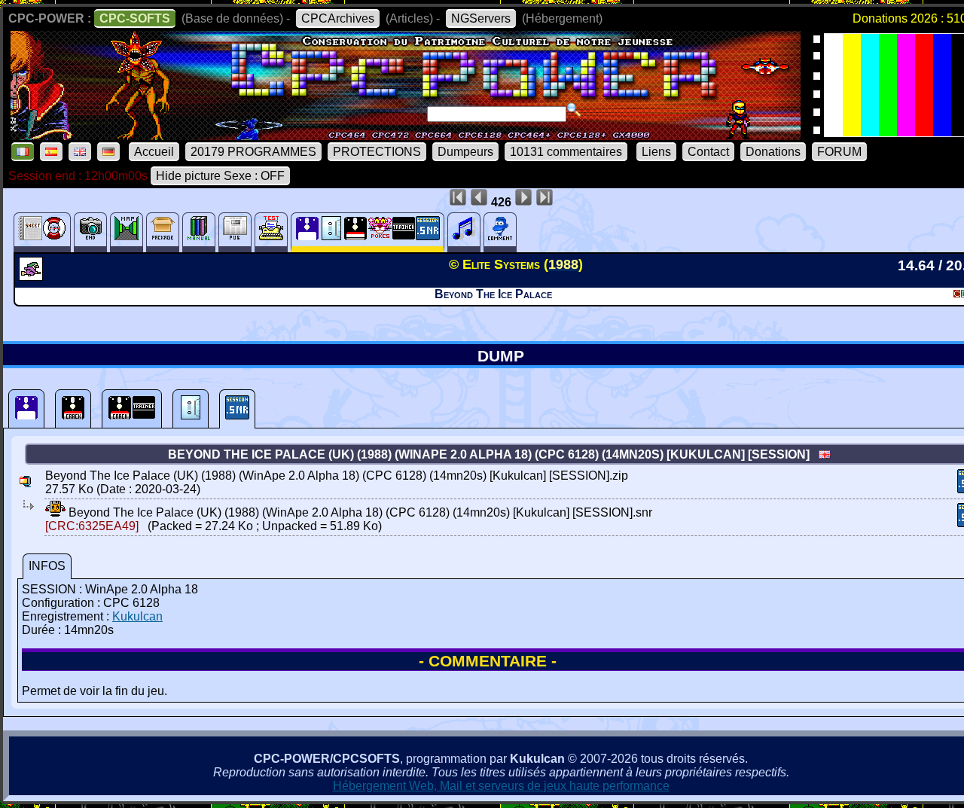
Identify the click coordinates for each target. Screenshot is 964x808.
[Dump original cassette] (190, 408)
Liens (656, 151)
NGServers (481, 18)
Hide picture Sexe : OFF (220, 175)
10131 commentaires (566, 151)
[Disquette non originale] (73, 408)
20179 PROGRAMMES (253, 151)
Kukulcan (137, 616)
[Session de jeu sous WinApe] (237, 408)
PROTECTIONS (377, 151)
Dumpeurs (465, 151)
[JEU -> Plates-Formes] (33, 276)
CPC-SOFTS (134, 18)
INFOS (47, 566)
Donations (773, 151)
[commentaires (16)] (500, 232)
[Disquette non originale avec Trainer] (132, 408)
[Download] (55, 512)
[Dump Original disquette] (26, 408)
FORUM (839, 151)
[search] (573, 109)
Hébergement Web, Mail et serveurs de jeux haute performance (501, 785)
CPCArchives (337, 18)
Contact (708, 151)
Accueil (154, 151)
